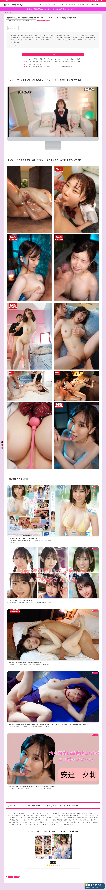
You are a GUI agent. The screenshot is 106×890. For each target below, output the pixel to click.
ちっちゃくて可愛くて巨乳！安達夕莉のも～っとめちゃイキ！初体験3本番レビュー (51, 67)
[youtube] (97, 1)
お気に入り (13, 28)
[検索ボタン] (100, 4)
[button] (2, 442)
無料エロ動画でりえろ (14, 4)
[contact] (101, 1)
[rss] (99, 1)
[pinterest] (95, 1)
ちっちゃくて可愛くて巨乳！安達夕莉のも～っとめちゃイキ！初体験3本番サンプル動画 (53, 59)
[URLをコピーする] (2, 448)
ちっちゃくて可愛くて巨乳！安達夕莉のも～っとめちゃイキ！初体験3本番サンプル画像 (53, 61)
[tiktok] (93, 1)
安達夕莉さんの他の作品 (33, 64)
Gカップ (41, 20)
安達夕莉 (47, 20)
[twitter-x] (89, 1)
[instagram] (91, 1)
